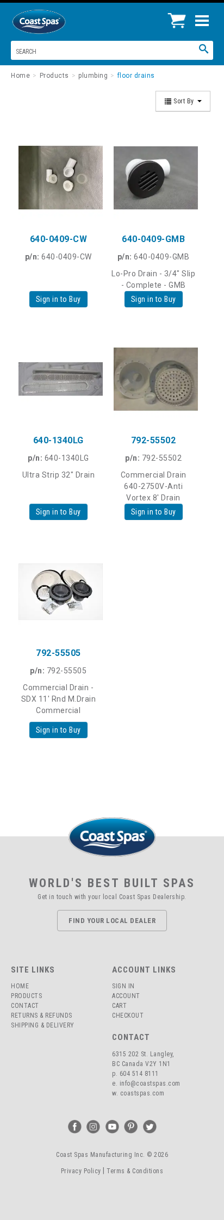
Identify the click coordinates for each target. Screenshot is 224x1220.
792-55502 (153, 440)
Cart (119, 1006)
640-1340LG (58, 440)
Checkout (128, 1015)
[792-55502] (153, 379)
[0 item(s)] (179, 16)
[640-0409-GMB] (153, 177)
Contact (25, 1006)
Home (20, 986)
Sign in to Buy (58, 299)
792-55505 (58, 653)
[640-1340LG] (58, 379)
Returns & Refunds (41, 1015)
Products (26, 996)
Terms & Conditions (135, 1171)
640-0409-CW (59, 239)
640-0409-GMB (153, 239)
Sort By (184, 101)
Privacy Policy (81, 1171)
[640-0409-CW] (58, 177)
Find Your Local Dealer (112, 920)
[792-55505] (58, 591)
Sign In (123, 986)
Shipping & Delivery (42, 1025)
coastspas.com (142, 1093)
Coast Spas (57, 21)
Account (126, 996)
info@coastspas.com (150, 1083)
